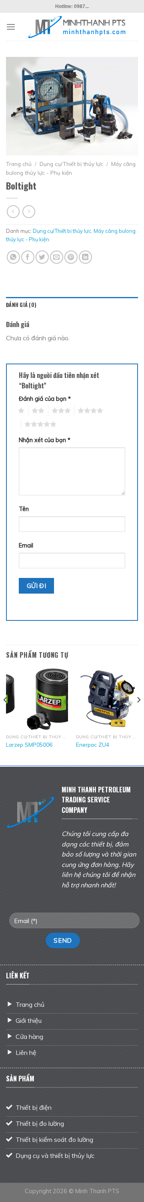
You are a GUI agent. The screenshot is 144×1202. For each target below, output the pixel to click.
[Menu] (11, 26)
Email (26, 545)
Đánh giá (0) (21, 305)
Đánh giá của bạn (45, 398)
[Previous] (6, 715)
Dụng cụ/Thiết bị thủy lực (71, 163)
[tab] (72, 305)
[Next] (138, 715)
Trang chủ (19, 163)
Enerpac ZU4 (92, 744)
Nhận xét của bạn (44, 440)
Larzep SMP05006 (29, 744)
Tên (24, 509)
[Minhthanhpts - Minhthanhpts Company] (77, 26)
